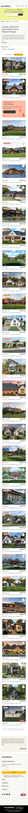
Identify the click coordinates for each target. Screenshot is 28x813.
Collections (3, 21)
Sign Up (14, 772)
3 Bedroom (8, 21)
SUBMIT (20, 14)
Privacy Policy (21, 12)
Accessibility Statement (14, 811)
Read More (4, 42)
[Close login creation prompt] (27, 9)
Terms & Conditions (13, 12)
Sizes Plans (4, 49)
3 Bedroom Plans (11, 49)
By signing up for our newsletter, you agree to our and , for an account (14, 776)
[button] (27, 9)
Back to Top (23, 748)
